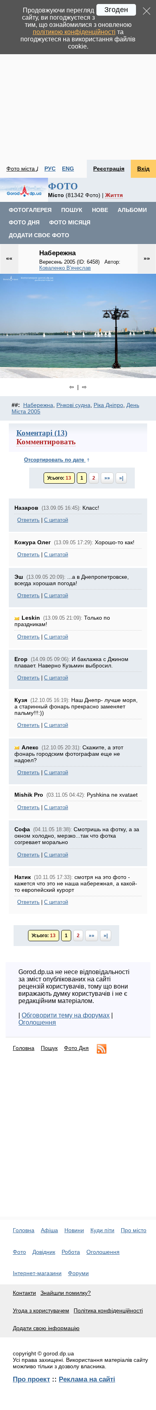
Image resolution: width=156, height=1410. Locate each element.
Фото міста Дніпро (30, 168)
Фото (19, 1252)
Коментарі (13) (41, 433)
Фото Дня (76, 1048)
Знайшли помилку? (65, 1293)
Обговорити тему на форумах (66, 1015)
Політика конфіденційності (108, 1310)
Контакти (24, 1293)
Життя (114, 195)
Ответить (28, 520)
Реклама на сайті (87, 1379)
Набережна (38, 405)
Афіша (49, 1230)
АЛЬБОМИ (132, 210)
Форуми (78, 1273)
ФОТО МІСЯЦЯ (69, 222)
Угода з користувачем (41, 1310)
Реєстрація (108, 168)
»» (107, 478)
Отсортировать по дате (55, 460)
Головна (23, 1048)
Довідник (43, 1252)
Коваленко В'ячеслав (65, 268)
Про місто (133, 1230)
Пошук (49, 1048)
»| (121, 478)
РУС (50, 168)
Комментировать (46, 441)
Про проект (31, 1379)
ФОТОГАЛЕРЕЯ (30, 210)
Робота (71, 1252)
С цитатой (56, 520)
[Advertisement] (78, 80)
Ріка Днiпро (108, 405)
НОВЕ (100, 210)
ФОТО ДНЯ (24, 222)
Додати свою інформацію (46, 1328)
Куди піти (102, 1230)
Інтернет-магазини (37, 1273)
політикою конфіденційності (74, 31)
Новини (74, 1230)
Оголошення (37, 1022)
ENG (68, 168)
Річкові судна (73, 405)
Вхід (143, 168)
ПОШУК (71, 210)
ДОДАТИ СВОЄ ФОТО (39, 235)
